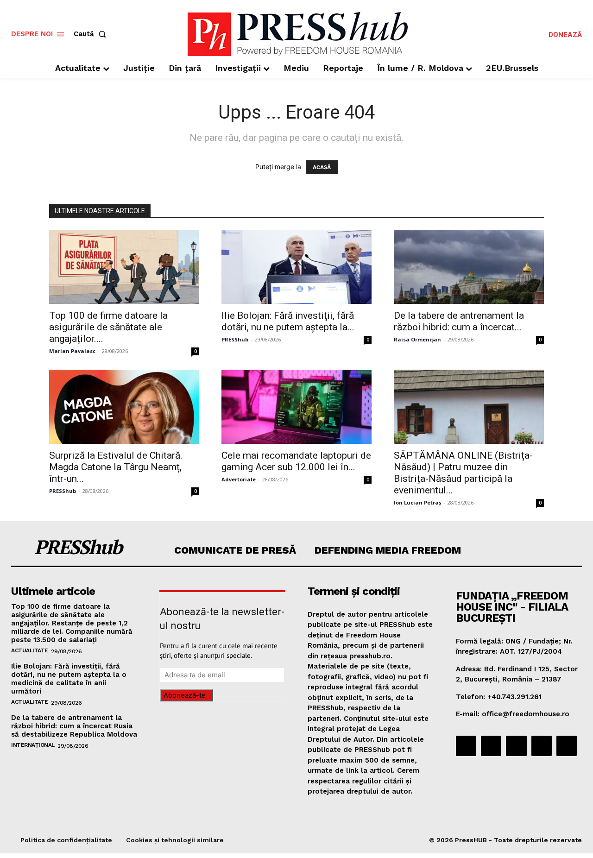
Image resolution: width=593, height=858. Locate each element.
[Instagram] (491, 746)
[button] (92, 34)
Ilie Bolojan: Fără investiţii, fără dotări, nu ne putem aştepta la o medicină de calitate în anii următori (68, 678)
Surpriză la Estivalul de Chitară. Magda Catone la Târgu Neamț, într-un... (116, 467)
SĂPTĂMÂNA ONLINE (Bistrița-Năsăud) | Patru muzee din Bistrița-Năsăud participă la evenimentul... (463, 473)
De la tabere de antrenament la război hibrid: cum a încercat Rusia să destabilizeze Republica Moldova (74, 725)
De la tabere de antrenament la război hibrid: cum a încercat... (459, 321)
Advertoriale (238, 479)
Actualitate (29, 650)
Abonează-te (185, 695)
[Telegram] (516, 746)
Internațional (33, 745)
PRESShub (234, 339)
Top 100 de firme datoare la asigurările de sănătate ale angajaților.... (108, 327)
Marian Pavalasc (72, 350)
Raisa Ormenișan (417, 339)
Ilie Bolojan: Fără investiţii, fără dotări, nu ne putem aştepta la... (287, 321)
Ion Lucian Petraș (417, 502)
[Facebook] (466, 746)
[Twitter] (541, 746)
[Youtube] (566, 746)
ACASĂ (322, 167)
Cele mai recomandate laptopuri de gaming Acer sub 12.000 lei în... (296, 461)
